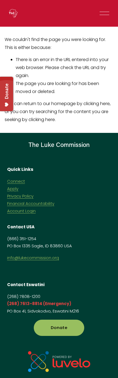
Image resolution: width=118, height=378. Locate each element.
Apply (12, 188)
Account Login (21, 211)
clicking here (96, 103)
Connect (16, 181)
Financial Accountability (30, 203)
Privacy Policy (20, 196)
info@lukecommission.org (33, 258)
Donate (59, 327)
